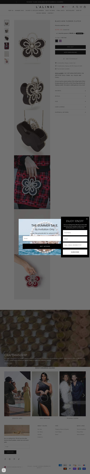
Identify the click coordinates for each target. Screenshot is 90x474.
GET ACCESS (45, 246)
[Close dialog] (87, 219)
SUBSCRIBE (75, 252)
